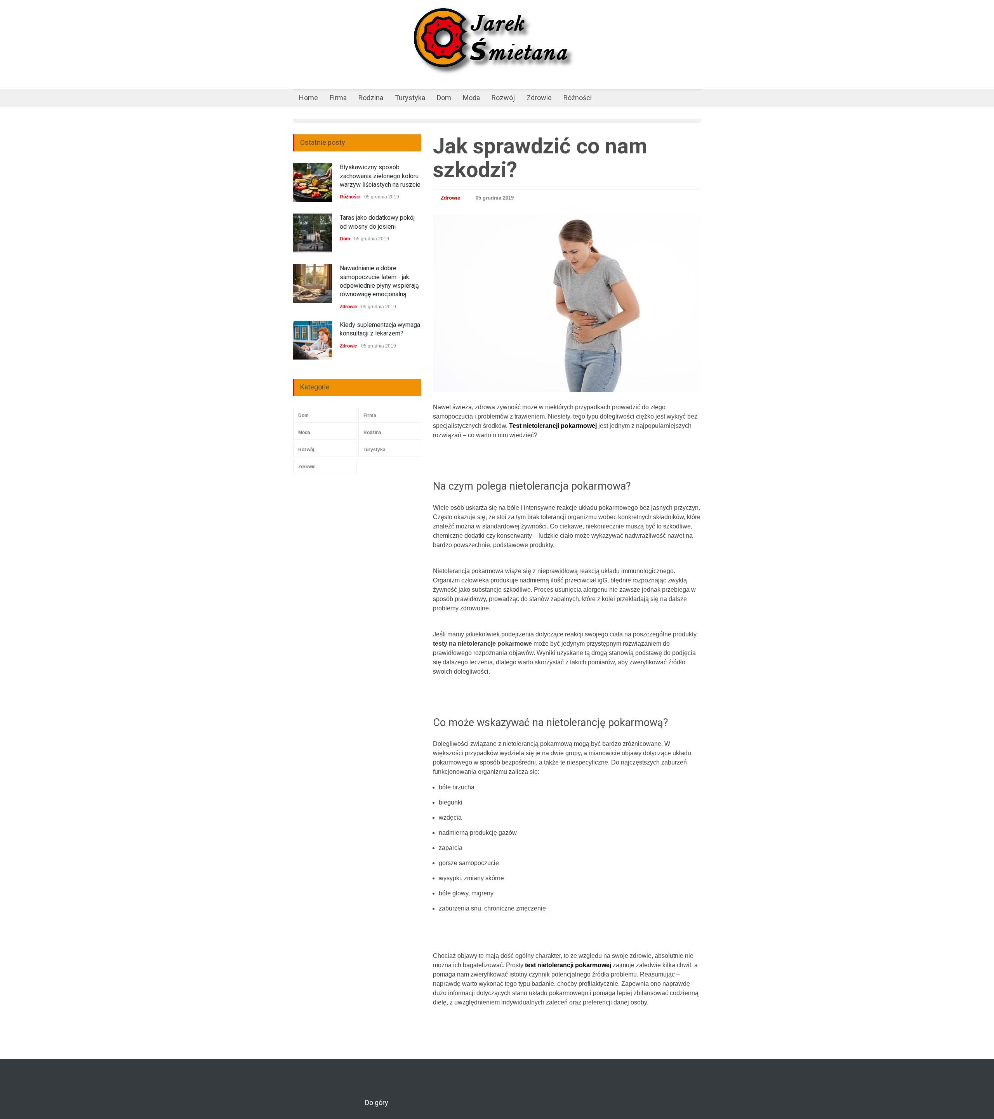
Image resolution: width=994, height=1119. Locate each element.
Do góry (376, 1102)
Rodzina (370, 98)
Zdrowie (539, 98)
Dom (444, 98)
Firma (338, 98)
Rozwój (503, 98)
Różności (577, 98)
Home (308, 98)
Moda (471, 98)
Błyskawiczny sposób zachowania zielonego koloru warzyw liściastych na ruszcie (380, 175)
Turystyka (410, 98)
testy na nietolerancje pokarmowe (482, 643)
